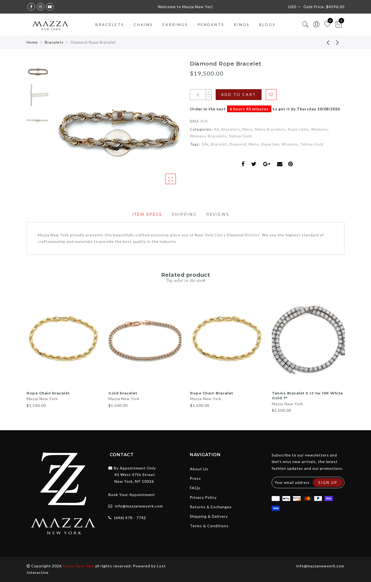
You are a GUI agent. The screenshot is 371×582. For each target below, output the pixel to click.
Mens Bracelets (270, 129)
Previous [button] (61, 128)
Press (195, 478)
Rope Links (298, 129)
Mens (247, 129)
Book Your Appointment (131, 494)
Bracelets (109, 24)
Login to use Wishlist (271, 94)
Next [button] (164, 128)
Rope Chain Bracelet (211, 393)
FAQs (195, 487)
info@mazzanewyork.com (139, 506)
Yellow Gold (240, 136)
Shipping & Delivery (209, 516)
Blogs (267, 24)
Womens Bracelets (208, 136)
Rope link (270, 144)
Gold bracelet (122, 393)
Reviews (217, 214)
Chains (143, 24)
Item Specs (147, 214)
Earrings (175, 24)
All (216, 129)
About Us (199, 469)
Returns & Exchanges (211, 506)
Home (32, 42)
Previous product (324, 42)
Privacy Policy (203, 497)
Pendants (210, 24)
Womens (319, 129)
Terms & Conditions (209, 525)
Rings (242, 24)
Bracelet (219, 144)
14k (205, 144)
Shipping (184, 214)
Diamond (237, 144)
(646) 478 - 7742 (130, 517)
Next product (337, 42)
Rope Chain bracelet (48, 393)
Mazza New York (42, 398)
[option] (116, 124)
